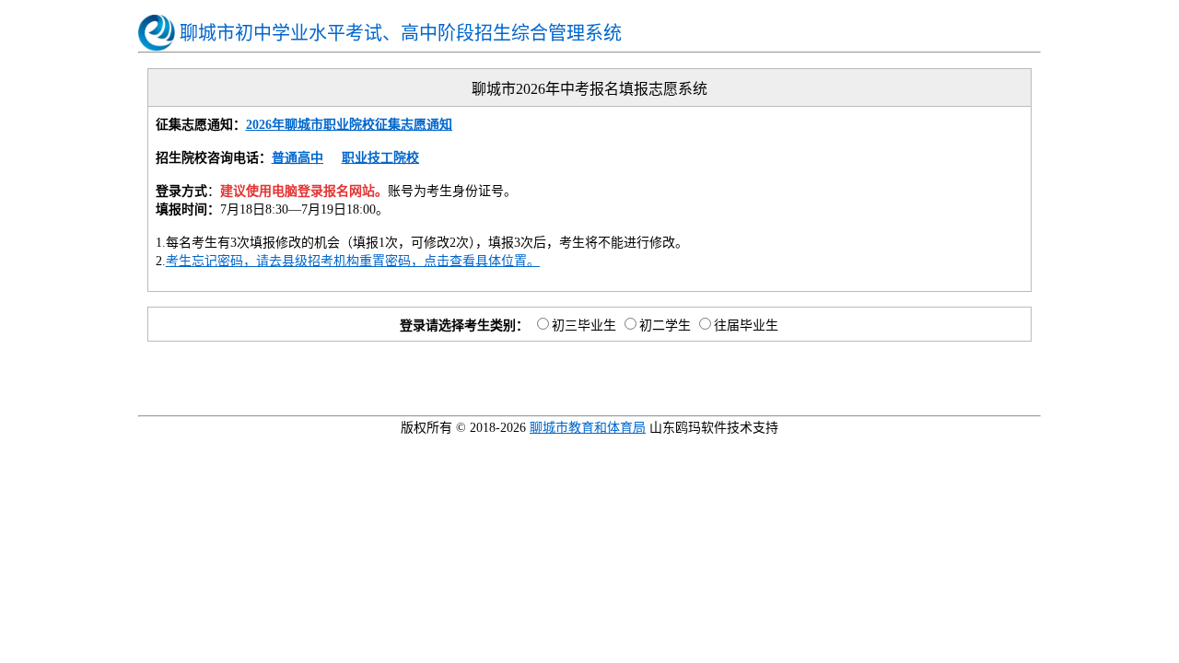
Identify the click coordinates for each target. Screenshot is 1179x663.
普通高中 (297, 158)
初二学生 (665, 325)
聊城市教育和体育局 (588, 428)
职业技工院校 (380, 158)
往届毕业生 (746, 325)
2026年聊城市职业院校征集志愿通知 (349, 125)
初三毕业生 (584, 325)
